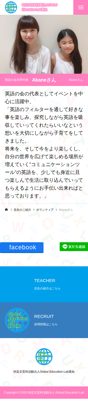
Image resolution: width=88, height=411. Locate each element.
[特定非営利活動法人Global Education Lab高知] (11, 7)
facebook (22, 247)
